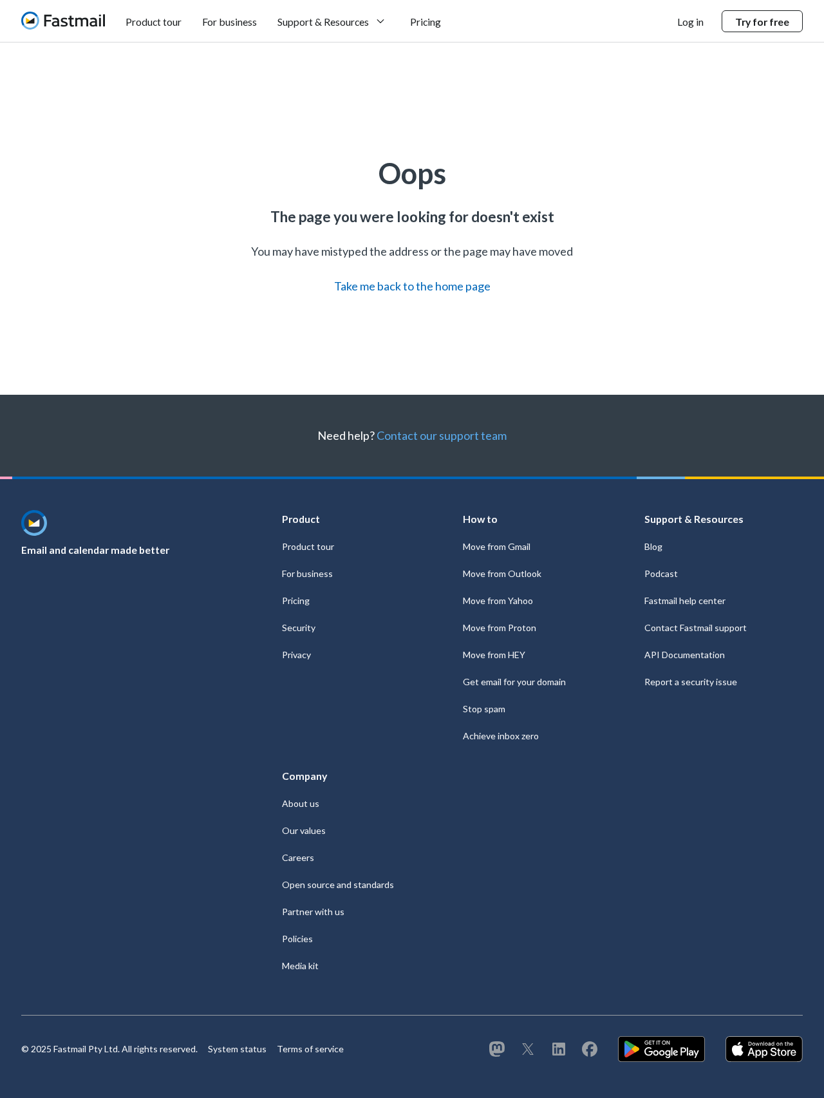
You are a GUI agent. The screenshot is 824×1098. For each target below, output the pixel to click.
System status (237, 1048)
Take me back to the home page (412, 286)
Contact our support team (442, 435)
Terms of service (310, 1048)
